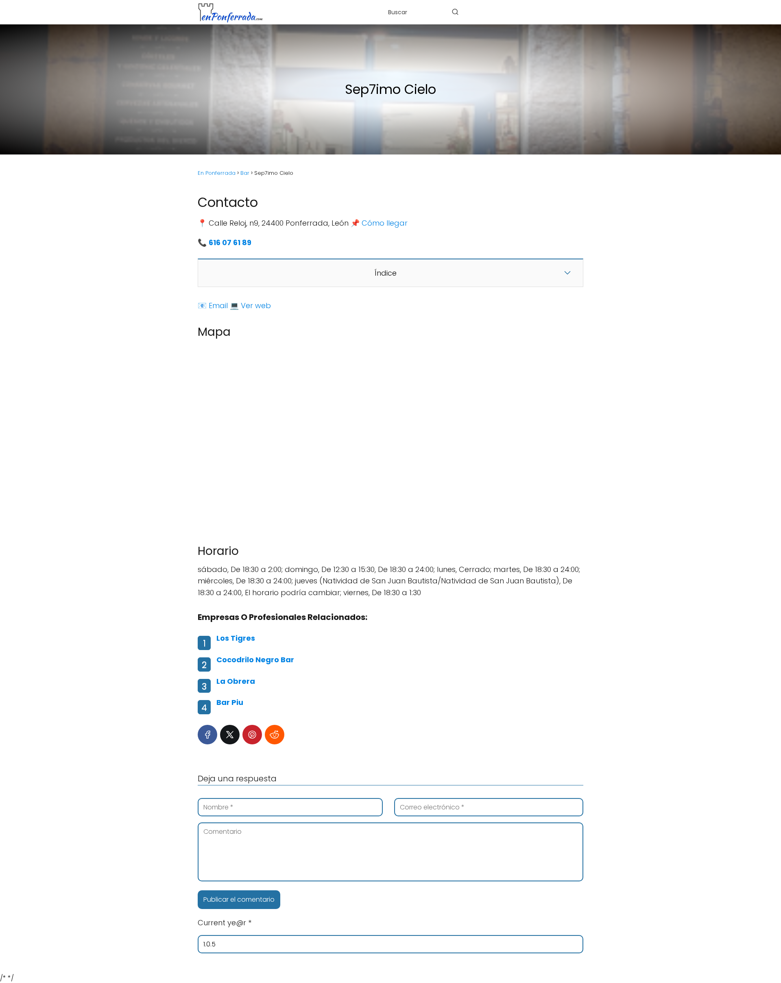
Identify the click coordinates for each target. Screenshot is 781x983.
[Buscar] (455, 11)
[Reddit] (274, 734)
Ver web (256, 305)
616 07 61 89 (230, 242)
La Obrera (235, 681)
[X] (230, 734)
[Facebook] (207, 734)
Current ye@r (224, 923)
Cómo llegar (385, 223)
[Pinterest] (252, 734)
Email (218, 305)
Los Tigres (235, 638)
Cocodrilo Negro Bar (255, 660)
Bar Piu (229, 702)
